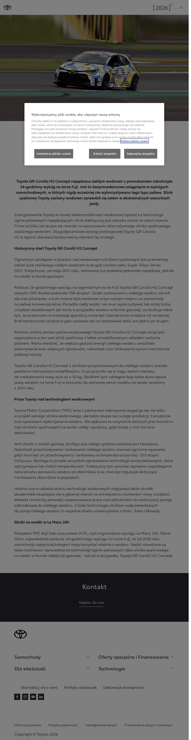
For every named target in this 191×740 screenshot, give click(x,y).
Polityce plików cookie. (134, 141)
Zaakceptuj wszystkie (141, 153)
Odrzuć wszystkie (104, 153)
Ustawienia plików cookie (54, 153)
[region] (94, 134)
